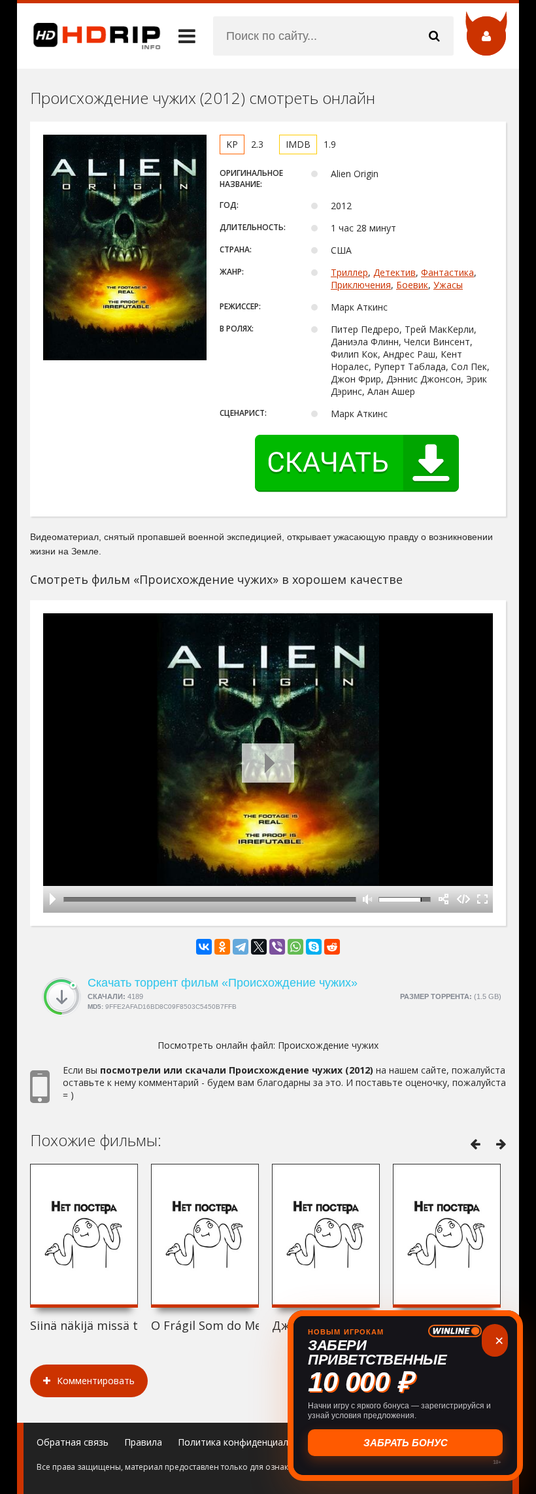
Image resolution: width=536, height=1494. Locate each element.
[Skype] (314, 947)
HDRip (89, 36)
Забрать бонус (405, 1442)
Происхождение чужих (328, 1045)
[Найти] (434, 36)
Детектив (394, 272)
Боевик (412, 285)
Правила (143, 1442)
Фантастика (447, 272)
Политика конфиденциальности (249, 1442)
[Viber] (277, 947)
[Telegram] (240, 947)
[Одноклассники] (222, 947)
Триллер (349, 272)
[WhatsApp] (295, 947)
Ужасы (448, 285)
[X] (259, 947)
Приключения (361, 285)
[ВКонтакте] (204, 947)
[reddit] (332, 947)
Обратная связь (73, 1442)
